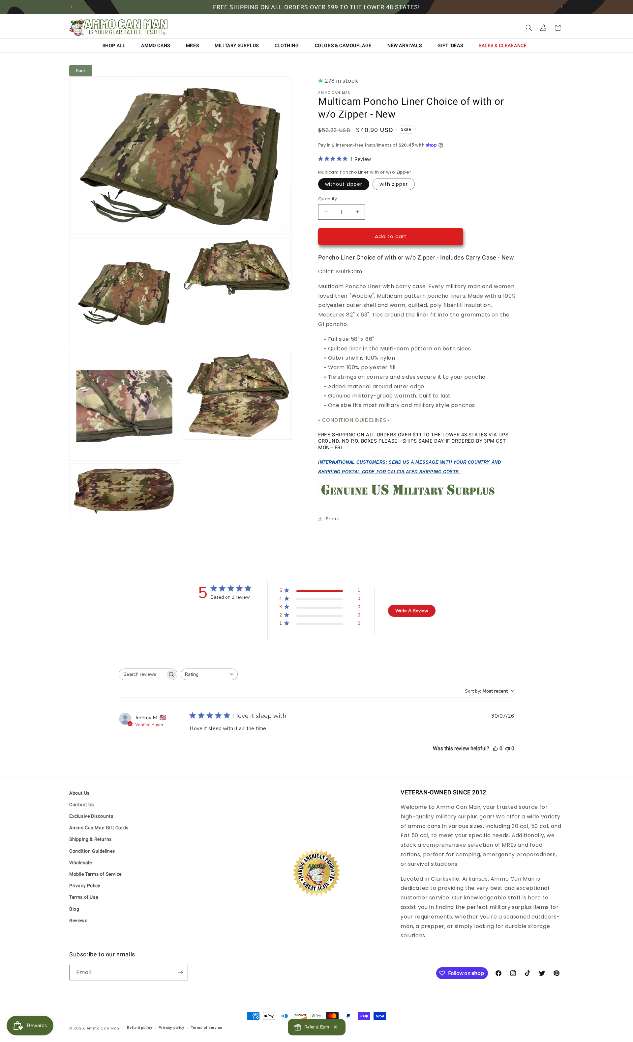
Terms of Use (83, 897)
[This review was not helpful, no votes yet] (507, 748)
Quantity (327, 199)
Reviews (78, 920)
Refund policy (139, 1028)
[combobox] (209, 674)
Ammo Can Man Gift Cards (99, 827)
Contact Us (81, 804)
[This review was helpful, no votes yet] (495, 748)
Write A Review (411, 611)
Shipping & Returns (90, 839)
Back (81, 70)
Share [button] (333, 518)
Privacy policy (171, 1028)
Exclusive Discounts (91, 816)
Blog (74, 909)
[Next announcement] (561, 7)
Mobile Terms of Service (95, 874)
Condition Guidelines (92, 851)
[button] (529, 27)
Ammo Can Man (103, 1028)
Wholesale (80, 862)
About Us (79, 793)
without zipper (343, 184)
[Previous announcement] (71, 7)
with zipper (393, 184)
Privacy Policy (84, 885)
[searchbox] (142, 674)
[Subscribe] (180, 972)
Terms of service (206, 1028)
